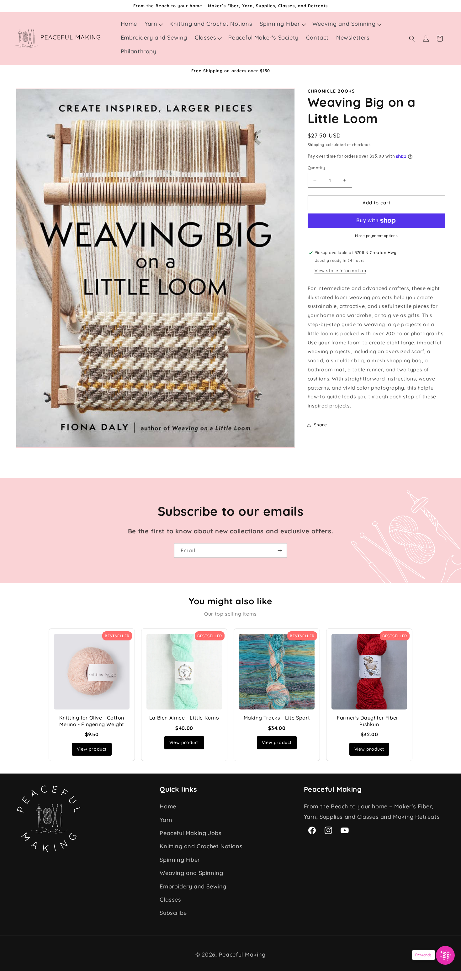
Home (168, 806)
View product (92, 749)
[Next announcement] (443, 71)
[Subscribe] (280, 550)
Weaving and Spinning (191, 873)
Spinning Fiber (180, 859)
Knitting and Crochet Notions (201, 846)
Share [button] (320, 425)
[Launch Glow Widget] (445, 955)
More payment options (376, 235)
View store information (340, 270)
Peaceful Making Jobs (190, 833)
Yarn (166, 819)
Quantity (316, 167)
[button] (153, 24)
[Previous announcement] (18, 71)
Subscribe (173, 913)
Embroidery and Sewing (193, 886)
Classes (170, 900)
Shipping (316, 144)
